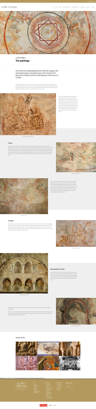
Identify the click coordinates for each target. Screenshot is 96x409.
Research (58, 388)
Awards (58, 390)
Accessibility (36, 389)
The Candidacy (59, 384)
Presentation (48, 384)
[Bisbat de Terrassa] (52, 405)
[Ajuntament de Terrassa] (43, 405)
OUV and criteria (59, 387)
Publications (82, 7)
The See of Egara (55, 7)
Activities (92, 7)
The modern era (48, 396)
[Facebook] (69, 382)
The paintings (24, 363)
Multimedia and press (75, 7)
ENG (92, 1)
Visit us (60, 7)
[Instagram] (72, 382)
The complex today (49, 397)
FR (93, 1)
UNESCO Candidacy (66, 7)
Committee (59, 385)
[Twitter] (67, 382)
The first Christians (47, 349)
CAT (86, 1)
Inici (34, 382)
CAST (89, 1)
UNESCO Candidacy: (59, 382)
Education (88, 7)
